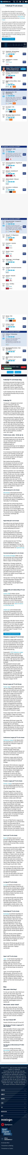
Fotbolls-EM (6, 609)
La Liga (5, 884)
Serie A (5, 838)
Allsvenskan (20, 16)
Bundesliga (6, 914)
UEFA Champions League (16, 652)
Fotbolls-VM (6, 593)
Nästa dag (17, 372)
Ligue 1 (5, 959)
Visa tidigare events (14, 48)
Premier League (7, 783)
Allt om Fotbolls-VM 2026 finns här (12, 633)
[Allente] (10, 56)
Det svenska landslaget (9, 555)
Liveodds (10, 62)
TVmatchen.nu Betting (7, 1145)
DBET (7, 54)
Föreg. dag (11, 372)
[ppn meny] (23, 1)
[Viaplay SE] (7, 56)
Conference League (8, 740)
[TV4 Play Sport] (7, 77)
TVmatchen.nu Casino (7, 1148)
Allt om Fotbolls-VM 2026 (8, 39)
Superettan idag (20, 547)
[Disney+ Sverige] (7, 184)
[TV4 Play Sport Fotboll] (10, 77)
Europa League (7, 687)
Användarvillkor (5, 1142)
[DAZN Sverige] (7, 264)
